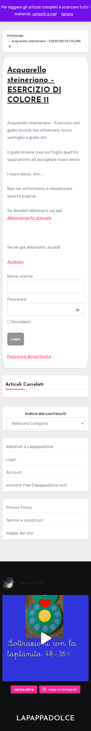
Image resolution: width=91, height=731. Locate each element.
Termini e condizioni (24, 520)
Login (11, 459)
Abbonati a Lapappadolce (29, 446)
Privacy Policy (19, 507)
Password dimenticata (29, 356)
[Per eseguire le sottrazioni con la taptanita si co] (45, 638)
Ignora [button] (67, 14)
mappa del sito (19, 533)
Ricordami (20, 321)
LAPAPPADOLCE (45, 718)
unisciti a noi (44, 14)
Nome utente (20, 276)
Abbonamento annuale (29, 217)
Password (16, 299)
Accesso (15, 261)
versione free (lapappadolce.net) (36, 485)
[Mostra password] (77, 309)
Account (14, 472)
